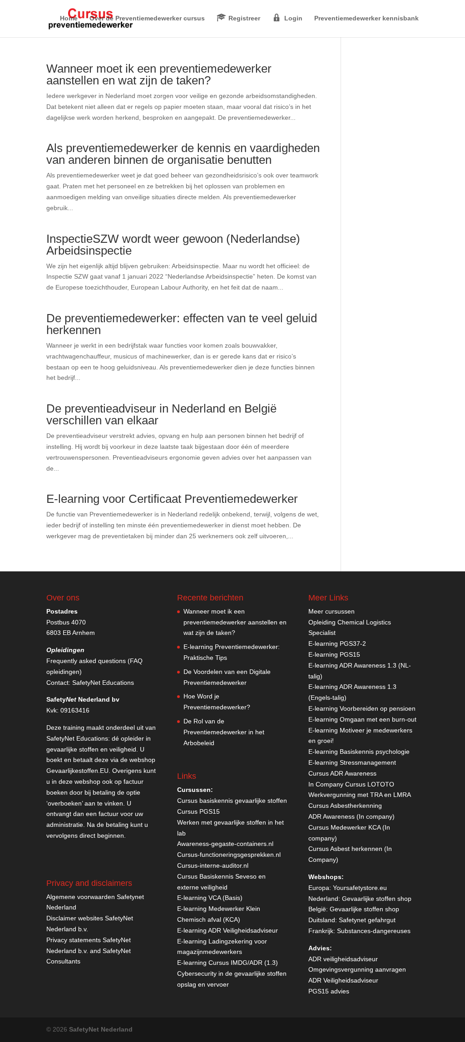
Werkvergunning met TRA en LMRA (359, 794)
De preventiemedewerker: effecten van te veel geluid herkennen (181, 324)
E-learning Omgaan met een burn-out (362, 719)
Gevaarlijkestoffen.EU (77, 770)
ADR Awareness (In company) (351, 816)
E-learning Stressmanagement (352, 762)
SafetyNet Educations (103, 682)
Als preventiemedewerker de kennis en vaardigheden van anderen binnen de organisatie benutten (183, 154)
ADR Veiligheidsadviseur (343, 980)
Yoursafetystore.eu (360, 887)
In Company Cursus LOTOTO (351, 784)
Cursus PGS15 (198, 811)
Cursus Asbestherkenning (345, 805)
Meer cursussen (331, 611)
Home (69, 18)
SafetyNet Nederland (101, 1029)
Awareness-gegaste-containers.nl (225, 843)
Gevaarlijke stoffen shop (376, 898)
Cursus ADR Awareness (342, 773)
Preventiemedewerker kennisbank (366, 18)
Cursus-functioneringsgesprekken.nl (229, 854)
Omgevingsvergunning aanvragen (357, 969)
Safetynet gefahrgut (367, 920)
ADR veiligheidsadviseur (343, 959)
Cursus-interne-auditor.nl (212, 865)
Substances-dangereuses (374, 930)
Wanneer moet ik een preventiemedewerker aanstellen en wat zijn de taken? (159, 74)
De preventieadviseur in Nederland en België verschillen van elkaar (161, 414)
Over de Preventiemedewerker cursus (147, 18)
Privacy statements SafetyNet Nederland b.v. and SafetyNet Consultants (88, 950)
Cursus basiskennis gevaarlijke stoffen (232, 800)
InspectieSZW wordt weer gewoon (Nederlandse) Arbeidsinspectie (173, 244)
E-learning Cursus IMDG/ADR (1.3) (227, 962)
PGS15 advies (328, 991)
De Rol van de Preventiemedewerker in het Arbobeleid (223, 732)
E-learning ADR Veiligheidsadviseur (227, 930)
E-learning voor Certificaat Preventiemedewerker (172, 499)
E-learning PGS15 (334, 654)
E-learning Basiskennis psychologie (359, 751)
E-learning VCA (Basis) (209, 897)
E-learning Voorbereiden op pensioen (362, 708)
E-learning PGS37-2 (337, 643)
